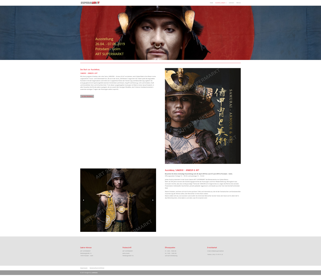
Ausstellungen (220, 3)
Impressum (84, 268)
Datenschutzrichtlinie (97, 268)
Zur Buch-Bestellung (87, 96)
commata (94, 272)
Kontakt (231, 3)
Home (211, 3)
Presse (238, 3)
